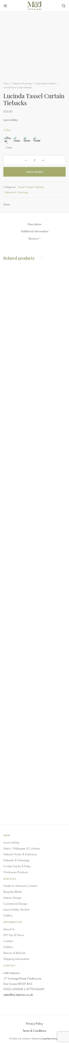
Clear (9, 147)
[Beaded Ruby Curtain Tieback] (18, 392)
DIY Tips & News (13, 935)
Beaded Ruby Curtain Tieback (16, 523)
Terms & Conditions (34, 1031)
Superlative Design (50, 1038)
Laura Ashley (11, 842)
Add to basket (34, 172)
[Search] (64, 6)
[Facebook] (14, 204)
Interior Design (12, 898)
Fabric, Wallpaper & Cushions (21, 848)
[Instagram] (34, 1002)
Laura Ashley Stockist (16, 909)
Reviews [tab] (34, 238)
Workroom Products (15, 872)
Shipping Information (16, 959)
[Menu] (5, 6)
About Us (9, 929)
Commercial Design (15, 904)
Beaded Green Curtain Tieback (50, 793)
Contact (8, 941)
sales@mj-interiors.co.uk (18, 995)
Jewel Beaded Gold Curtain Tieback (48, 523)
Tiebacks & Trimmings (22, 83)
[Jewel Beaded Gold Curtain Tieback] (51, 392)
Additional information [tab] (34, 231)
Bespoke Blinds (12, 892)
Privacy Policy (34, 1023)
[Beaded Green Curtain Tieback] (51, 662)
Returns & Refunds (14, 953)
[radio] (8, 140)
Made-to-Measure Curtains (20, 886)
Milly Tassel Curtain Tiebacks (15, 793)
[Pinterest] (20, 204)
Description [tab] (35, 224)
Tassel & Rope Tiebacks (45, 83)
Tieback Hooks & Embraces (20, 854)
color (7, 130)
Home (6, 83)
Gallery (8, 915)
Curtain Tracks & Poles (17, 866)
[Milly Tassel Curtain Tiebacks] (18, 662)
